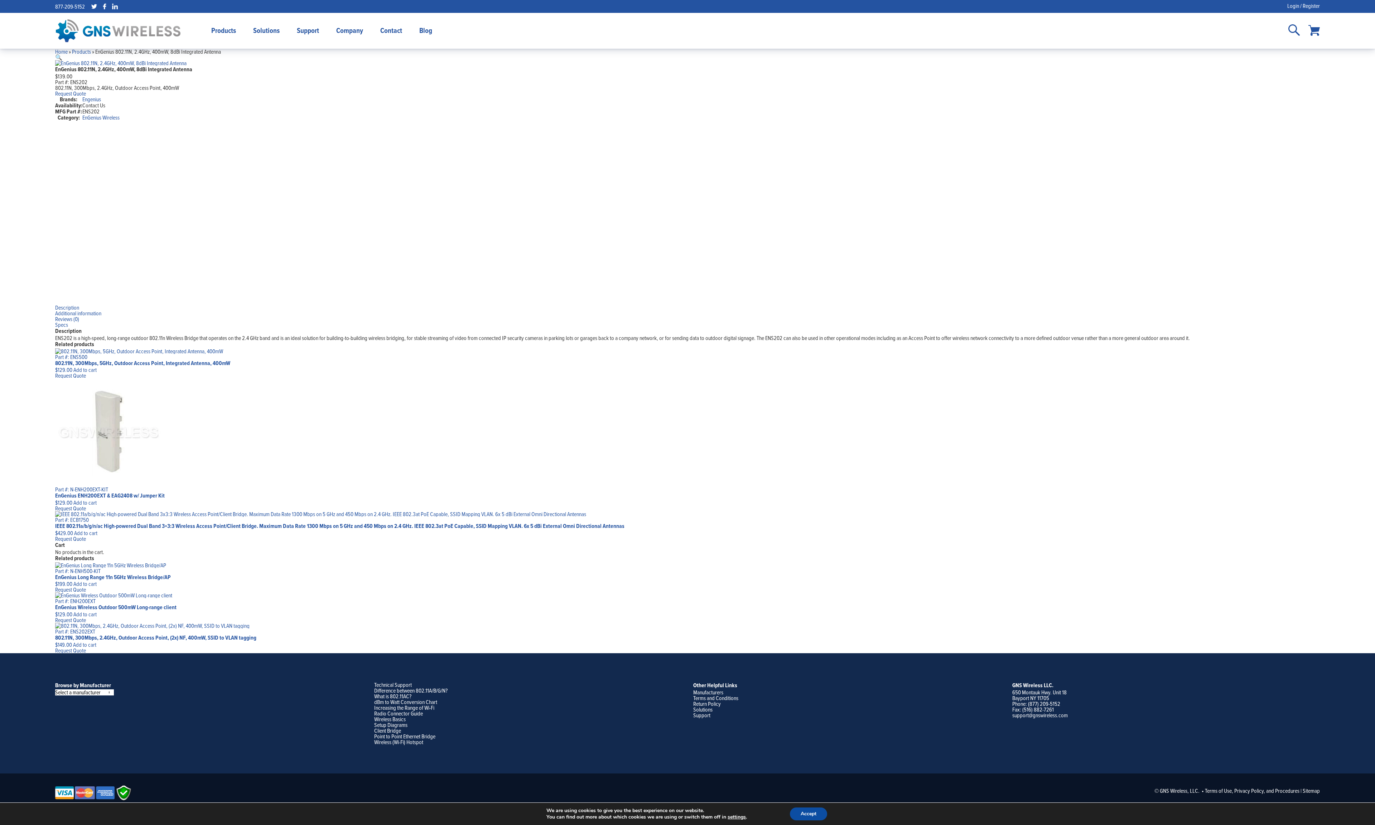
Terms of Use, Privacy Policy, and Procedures (1252, 791)
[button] (58, 57)
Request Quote (70, 93)
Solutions (266, 30)
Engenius (91, 99)
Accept (808, 813)
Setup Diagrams (390, 725)
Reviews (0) (67, 319)
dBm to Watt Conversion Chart (405, 702)
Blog (425, 30)
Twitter (94, 6)
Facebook (104, 6)
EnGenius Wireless (101, 117)
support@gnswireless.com (1040, 715)
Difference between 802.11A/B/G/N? (411, 690)
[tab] (687, 307)
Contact (391, 30)
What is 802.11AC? (392, 696)
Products (223, 30)
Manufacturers (708, 692)
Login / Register (1303, 6)
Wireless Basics (390, 719)
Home (61, 51)
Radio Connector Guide (398, 713)
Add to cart (85, 370)
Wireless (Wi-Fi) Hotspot (398, 742)
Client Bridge (387, 730)
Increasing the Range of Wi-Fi (404, 708)
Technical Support (393, 685)
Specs (61, 325)
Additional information (78, 313)
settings (737, 817)
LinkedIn (115, 6)
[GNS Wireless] (118, 31)
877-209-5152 (70, 6)
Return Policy (707, 704)
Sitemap (1311, 791)
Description (67, 307)
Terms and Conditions (715, 698)
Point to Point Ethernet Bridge (404, 736)
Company (349, 30)
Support (308, 30)
